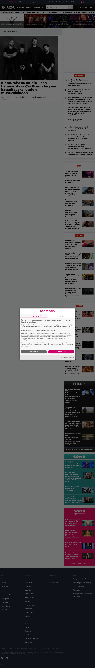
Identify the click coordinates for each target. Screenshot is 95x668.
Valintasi (61, 316)
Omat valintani (34, 351)
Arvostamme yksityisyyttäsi (33, 316)
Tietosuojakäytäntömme (67, 357)
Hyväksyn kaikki (61, 351)
